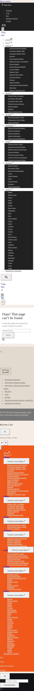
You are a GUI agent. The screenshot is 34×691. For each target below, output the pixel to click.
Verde (10, 266)
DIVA (9, 213)
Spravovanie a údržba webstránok (16, 415)
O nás (8, 13)
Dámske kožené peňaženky (16, 128)
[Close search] (5, 676)
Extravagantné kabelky (17, 59)
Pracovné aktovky (15, 77)
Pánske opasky (13, 176)
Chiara (10, 197)
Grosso (10, 229)
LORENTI (11, 245)
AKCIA (8, 43)
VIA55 (10, 268)
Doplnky (7, 567)
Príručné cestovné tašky (16, 155)
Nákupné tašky (14, 72)
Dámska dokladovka (14, 136)
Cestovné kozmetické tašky (17, 160)
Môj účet (8, 392)
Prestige (10, 255)
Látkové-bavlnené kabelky (18, 67)
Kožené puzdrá (12, 181)
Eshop (8, 40)
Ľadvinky (12, 56)
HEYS (10, 234)
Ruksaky (12, 80)
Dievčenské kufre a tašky (16, 117)
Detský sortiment (13, 122)
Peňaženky (8, 530)
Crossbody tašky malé (15, 98)
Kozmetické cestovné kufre (16, 147)
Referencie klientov (12, 18)
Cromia (10, 205)
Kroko (10, 242)
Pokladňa (9, 11)
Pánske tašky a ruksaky (16, 96)
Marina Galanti (12, 247)
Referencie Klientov (7, 666)
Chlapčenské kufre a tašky (16, 120)
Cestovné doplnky (13, 152)
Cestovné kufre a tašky (15, 144)
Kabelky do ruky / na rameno (19, 61)
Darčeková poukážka (13, 271)
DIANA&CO (11, 211)
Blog (7, 16)
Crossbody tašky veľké (15, 101)
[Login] (16, 290)
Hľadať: (2, 681)
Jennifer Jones (12, 239)
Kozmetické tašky (13, 168)
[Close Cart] (5, 432)
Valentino (11, 252)
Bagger (10, 192)
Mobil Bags (13, 88)
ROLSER (11, 260)
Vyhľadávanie (9, 685)
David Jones (12, 208)
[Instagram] (5, 26)
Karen (10, 200)
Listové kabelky (14, 69)
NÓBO (10, 203)
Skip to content (5, 1)
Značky (6, 591)
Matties (10, 250)
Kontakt (8, 21)
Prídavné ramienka (14, 187)
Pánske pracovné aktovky (16, 104)
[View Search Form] (2, 29)
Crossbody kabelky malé (17, 51)
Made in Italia (12, 195)
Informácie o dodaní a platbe (15, 383)
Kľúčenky (11, 184)
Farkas (10, 221)
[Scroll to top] (2, 443)
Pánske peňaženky (14, 133)
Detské (6, 517)
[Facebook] (2, 26)
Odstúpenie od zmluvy (13, 403)
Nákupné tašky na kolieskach (17, 149)
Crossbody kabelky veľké (17, 53)
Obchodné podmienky (12, 380)
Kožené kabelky (14, 64)
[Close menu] (0, 447)
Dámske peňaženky (14, 131)
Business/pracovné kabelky (18, 48)
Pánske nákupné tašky (15, 112)
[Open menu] (3, 302)
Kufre (6, 550)
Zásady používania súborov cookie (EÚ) (19, 400)
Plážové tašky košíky (16, 74)
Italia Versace (12, 237)
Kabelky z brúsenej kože (17, 90)
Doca (9, 216)
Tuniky (10, 173)
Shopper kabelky (15, 82)
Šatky (10, 179)
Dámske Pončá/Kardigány (16, 171)
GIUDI (10, 224)
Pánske (6, 496)
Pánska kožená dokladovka (16, 139)
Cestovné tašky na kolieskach (17, 157)
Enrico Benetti (12, 218)
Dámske (7, 457)
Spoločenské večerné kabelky (19, 85)
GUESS (10, 231)
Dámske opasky (13, 166)
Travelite (11, 226)
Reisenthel (11, 258)
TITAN (10, 263)
